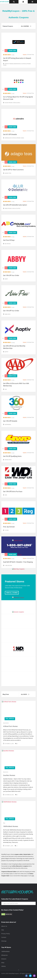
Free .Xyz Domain (9, 527)
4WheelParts (8, 459)
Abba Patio (7, 314)
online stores (23, 868)
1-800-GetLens (8, 565)
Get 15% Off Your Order (11, 311)
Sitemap (3, 941)
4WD (6, 495)
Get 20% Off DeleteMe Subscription (15, 205)
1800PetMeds (5, 951)
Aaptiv (6, 351)
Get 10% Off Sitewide (10, 421)
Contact (3, 937)
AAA (6, 389)
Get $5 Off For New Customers (13, 170)
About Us (4, 926)
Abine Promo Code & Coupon (12, 208)
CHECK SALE (12, 376)
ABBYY (6, 279)
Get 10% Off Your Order (11, 275)
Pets (4, 823)
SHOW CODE (12, 50)
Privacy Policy (5, 933)
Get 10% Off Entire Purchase (12, 491)
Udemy (3, 966)
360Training (8, 424)
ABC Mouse (8, 243)
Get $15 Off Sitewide (10, 134)
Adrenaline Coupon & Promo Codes (14, 138)
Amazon (3, 959)
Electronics (5, 772)
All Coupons (25, 26)
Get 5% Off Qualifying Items (12, 456)
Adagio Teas (8, 173)
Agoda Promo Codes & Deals (12, 102)
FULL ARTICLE (10, 718)
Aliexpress (4, 955)
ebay (2, 962)
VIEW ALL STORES (12, 592)
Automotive (6, 723)
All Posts (24, 694)
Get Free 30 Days (9, 240)
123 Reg (7, 530)
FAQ (2, 930)
